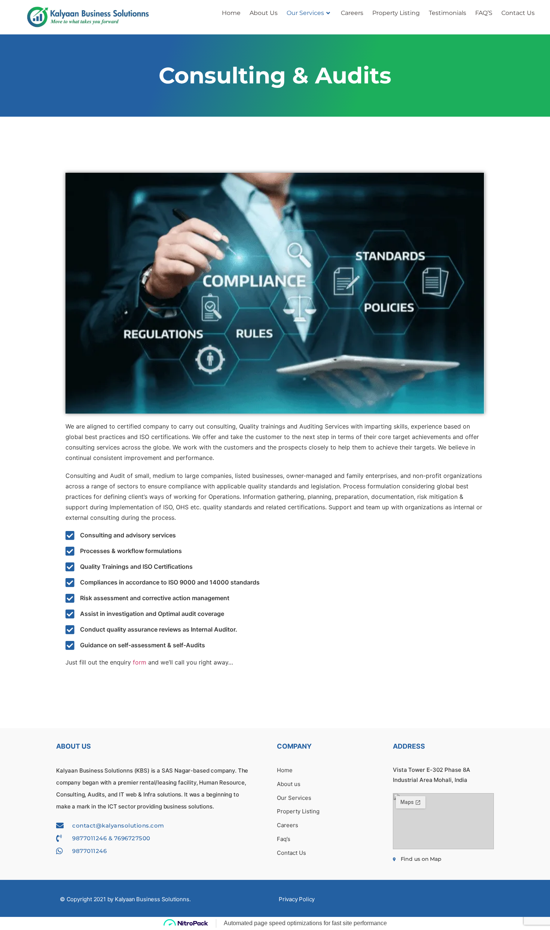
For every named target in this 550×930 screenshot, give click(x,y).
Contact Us (518, 12)
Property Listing (396, 12)
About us (264, 12)
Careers (352, 12)
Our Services (305, 12)
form (139, 662)
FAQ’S (483, 12)
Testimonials (447, 12)
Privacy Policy (297, 899)
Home (231, 12)
